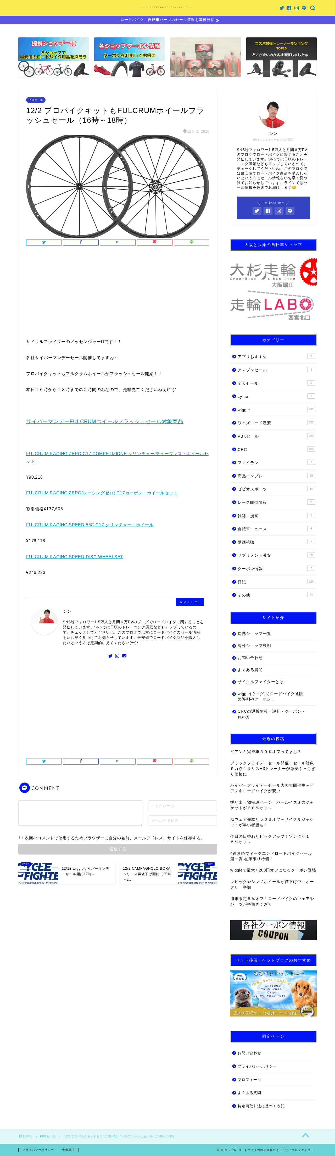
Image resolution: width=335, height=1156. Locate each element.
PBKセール (36, 100)
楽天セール (275, 383)
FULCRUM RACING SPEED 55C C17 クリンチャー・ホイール (90, 525)
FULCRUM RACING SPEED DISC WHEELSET (74, 557)
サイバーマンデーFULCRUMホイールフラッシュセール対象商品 (104, 421)
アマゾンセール (275, 370)
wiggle (276, 409)
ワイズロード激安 (276, 423)
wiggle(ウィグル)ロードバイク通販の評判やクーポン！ (270, 696)
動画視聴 (275, 542)
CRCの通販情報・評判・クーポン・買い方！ (272, 714)
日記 (276, 582)
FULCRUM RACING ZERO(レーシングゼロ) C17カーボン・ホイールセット (102, 493)
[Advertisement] (117, 293)
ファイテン (275, 462)
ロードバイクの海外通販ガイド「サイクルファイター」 (167, 7)
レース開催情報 (275, 502)
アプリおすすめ (275, 356)
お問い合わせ (250, 657)
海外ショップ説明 (254, 645)
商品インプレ (275, 476)
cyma (275, 396)
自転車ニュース (275, 529)
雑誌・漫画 (275, 515)
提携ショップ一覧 (254, 633)
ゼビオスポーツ (275, 489)
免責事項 (68, 1149)
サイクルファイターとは (261, 681)
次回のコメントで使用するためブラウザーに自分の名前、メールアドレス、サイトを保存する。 (115, 838)
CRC (276, 449)
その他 (275, 595)
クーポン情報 (275, 568)
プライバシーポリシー (257, 1066)
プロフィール (249, 1080)
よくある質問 (250, 669)
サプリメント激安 (275, 555)
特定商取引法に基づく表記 (261, 1106)
